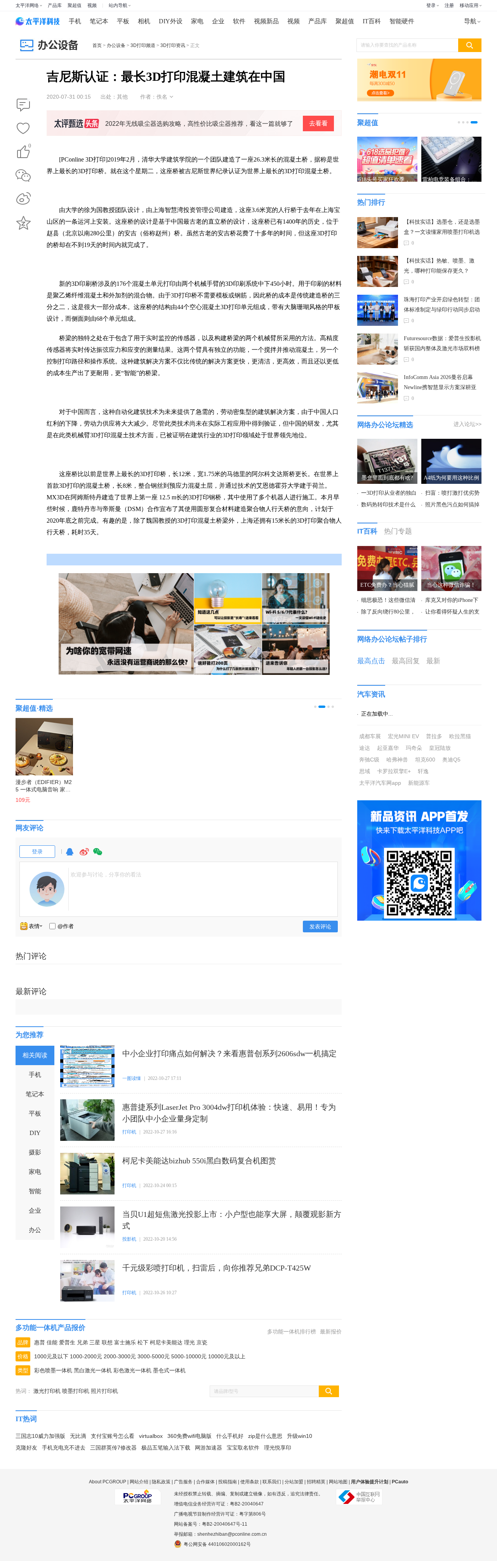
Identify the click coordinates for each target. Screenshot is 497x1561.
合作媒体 (205, 1482)
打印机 (129, 1132)
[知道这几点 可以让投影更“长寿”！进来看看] (228, 598)
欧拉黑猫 (460, 736)
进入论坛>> (467, 424)
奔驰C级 (369, 759)
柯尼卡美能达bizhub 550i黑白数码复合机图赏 (199, 1160)
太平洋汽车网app (380, 783)
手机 (75, 21)
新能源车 (419, 783)
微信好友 (23, 176)
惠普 (39, 1342)
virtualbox (151, 1436)
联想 (107, 1342)
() (29, 147)
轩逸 (423, 771)
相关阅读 (35, 1055)
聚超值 (75, 5)
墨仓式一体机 (169, 1370)
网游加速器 (208, 1448)
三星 (94, 1342)
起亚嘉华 (388, 748)
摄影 (35, 1152)
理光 (189, 1342)
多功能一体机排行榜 (291, 1331)
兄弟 (82, 1342)
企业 (218, 21)
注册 (449, 5)
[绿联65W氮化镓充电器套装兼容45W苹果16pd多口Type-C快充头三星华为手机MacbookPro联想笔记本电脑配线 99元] (189, 743)
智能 (35, 1191)
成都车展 (370, 736)
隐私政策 (161, 1482)
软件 (239, 21)
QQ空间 (23, 223)
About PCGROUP (107, 1482)
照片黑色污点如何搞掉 (452, 505)
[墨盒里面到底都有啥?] (387, 443)
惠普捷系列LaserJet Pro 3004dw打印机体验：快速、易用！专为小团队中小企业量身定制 (229, 1113)
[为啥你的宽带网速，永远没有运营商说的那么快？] (126, 623)
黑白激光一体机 (93, 1370)
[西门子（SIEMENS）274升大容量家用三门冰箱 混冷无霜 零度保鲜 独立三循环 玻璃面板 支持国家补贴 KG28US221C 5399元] (54, 743)
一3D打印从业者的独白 (389, 493)
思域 (364, 771)
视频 (92, 5)
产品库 (55, 5)
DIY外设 (170, 21)
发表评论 (320, 926)
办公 (35, 1230)
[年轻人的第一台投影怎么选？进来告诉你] (296, 649)
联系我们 (271, 1482)
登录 (431, 5)
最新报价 (331, 1331)
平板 (123, 21)
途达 (364, 748)
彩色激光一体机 (132, 1370)
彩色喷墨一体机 (53, 1370)
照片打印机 (104, 1391)
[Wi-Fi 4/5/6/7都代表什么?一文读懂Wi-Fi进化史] (296, 598)
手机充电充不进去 (63, 1448)
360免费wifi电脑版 (189, 1436)
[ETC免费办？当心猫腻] (387, 550)
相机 (144, 21)
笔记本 (99, 21)
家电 (197, 21)
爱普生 (67, 1342)
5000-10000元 (189, 1356)
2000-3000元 (120, 1356)
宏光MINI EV (403, 736)
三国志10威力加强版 (40, 1436)
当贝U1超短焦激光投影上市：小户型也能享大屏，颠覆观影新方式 (231, 1220)
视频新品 (266, 21)
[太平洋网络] (138, 1494)
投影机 (129, 1239)
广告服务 (183, 1482)
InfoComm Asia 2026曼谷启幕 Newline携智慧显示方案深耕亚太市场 (440, 383)
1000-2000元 (86, 1356)
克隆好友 (26, 1448)
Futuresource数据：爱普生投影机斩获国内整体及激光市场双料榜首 (442, 344)
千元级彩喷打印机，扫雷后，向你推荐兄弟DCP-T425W (216, 1268)
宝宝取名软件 (243, 1448)
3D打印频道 (142, 45)
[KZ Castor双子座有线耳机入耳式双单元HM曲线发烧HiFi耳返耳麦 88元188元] (256, 743)
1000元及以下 (51, 1356)
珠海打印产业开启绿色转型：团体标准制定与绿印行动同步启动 (442, 305)
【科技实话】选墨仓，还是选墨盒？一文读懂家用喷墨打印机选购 (442, 228)
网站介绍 (139, 1482)
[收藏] (23, 129)
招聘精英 (316, 1482)
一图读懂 (131, 1078)
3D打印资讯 (172, 45)
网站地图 (338, 1482)
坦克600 (425, 759)
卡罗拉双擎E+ (394, 771)
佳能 (52, 1342)
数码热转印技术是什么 (388, 505)
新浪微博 (23, 199)
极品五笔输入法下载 (165, 1448)
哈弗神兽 (397, 759)
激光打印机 (47, 1391)
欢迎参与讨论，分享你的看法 (106, 874)
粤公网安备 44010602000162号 (217, 1544)
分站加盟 (294, 1482)
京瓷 (201, 1342)
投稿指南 (227, 1482)
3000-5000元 (153, 1356)
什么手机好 (229, 1436)
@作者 (65, 926)
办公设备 (116, 45)
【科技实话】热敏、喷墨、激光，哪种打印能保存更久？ (439, 266)
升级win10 (299, 1436)
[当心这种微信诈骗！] (451, 550)
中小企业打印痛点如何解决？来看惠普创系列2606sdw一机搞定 (229, 1053)
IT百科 (372, 21)
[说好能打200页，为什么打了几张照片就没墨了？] (228, 649)
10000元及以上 (226, 1356)
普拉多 (434, 736)
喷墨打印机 (75, 1391)
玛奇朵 (414, 748)
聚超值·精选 (34, 708)
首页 (97, 45)
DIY (35, 1133)
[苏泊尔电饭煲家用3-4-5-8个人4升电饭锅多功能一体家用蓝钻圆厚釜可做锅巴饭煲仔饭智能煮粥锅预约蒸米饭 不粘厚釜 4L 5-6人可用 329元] (121, 743)
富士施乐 (125, 1342)
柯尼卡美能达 (166, 1342)
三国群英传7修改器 (113, 1448)
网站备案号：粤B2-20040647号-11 (210, 1524)
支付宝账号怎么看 (112, 1436)
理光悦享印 (277, 1448)
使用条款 (249, 1482)
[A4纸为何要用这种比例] (451, 443)
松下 (142, 1342)
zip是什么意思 (265, 1436)
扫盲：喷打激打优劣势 (452, 493)
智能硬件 (401, 21)
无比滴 (78, 1436)
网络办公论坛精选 (385, 425)
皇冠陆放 (440, 748)
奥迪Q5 (451, 759)
